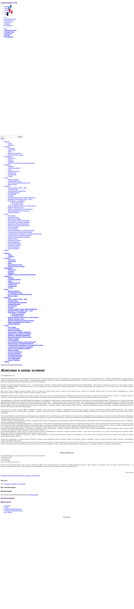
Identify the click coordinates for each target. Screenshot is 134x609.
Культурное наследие (14, 153)
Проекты (7, 186)
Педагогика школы (18, 202)
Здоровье (11, 196)
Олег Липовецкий (13, 247)
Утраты (10, 176)
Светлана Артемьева (14, 240)
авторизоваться (33, 494)
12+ (5, 17)
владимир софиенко (10, 484)
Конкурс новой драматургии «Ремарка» (20, 209)
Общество (7, 164)
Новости (7, 141)
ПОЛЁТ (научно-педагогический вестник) (21, 163)
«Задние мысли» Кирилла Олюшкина (20, 235)
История (7, 24)
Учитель (10, 160)
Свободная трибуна (14, 168)
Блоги (6, 214)
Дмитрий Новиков (14, 192)
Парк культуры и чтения (15, 155)
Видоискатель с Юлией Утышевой (19, 222)
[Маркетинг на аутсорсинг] (67, 606)
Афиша (6, 250)
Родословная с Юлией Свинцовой (18, 220)
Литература (8, 22)
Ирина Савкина (13, 238)
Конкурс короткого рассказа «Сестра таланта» (22, 206)
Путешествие (12, 174)
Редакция (7, 505)
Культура (7, 146)
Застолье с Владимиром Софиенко (18, 237)
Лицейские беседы (10, 19)
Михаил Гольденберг (14, 219)
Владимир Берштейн (14, 243)
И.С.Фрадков (8, 25)
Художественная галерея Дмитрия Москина (21, 197)
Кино (9, 151)
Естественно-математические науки (19, 183)
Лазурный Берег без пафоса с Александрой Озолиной (24, 233)
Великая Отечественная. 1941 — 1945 (20, 199)
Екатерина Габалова (14, 245)
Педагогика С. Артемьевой (16, 201)
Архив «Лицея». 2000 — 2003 (17, 187)
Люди (10, 169)
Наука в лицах (12, 184)
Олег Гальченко (13, 229)
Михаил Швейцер (13, 212)
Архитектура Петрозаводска (17, 191)
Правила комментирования (12, 509)
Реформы (11, 161)
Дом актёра (11, 148)
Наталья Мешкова (13, 242)
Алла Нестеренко (13, 217)
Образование (8, 156)
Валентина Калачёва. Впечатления (19, 225)
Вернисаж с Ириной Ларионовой (18, 224)
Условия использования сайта (13, 510)
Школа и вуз (12, 158)
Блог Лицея (11, 215)
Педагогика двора (17, 204)
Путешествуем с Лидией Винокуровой (20, 232)
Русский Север (9, 20)
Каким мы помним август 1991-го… (19, 210)
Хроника (11, 145)
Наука (6, 178)
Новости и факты (13, 179)
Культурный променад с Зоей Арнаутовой (21, 230)
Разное (6, 507)
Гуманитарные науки (14, 181)
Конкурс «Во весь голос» (16, 207)
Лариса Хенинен (13, 227)
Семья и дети (12, 173)
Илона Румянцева (13, 248)
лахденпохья (21, 484)
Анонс (10, 143)
